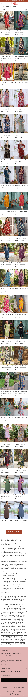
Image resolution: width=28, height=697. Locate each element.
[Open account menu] (23, 3)
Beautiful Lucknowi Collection (11, 609)
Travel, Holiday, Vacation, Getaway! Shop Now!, (15, 637)
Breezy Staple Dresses (16, 625)
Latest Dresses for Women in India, (15, 630)
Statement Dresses (21, 633)
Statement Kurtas (12, 619)
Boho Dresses (17, 623)
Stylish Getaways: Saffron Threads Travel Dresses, (12, 635)
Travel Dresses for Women (19, 640)
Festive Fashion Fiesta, (20, 643)
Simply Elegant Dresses (21, 632)
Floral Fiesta (8, 629)
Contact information (17, 691)
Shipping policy (10, 691)
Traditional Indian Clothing (15, 621)
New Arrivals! (4, 606)
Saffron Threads (10, 687)
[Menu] (1, 3)
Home (2, 6)
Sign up (14, 679)
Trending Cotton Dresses (6, 639)
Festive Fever (4, 644)
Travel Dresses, (10, 640)
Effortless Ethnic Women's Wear (15, 606)
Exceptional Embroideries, (11, 616)
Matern (10, 644)
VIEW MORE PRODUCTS (14, 531)
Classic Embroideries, (11, 612)
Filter (4, 9)
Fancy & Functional (10, 643)
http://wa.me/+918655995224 (12, 658)
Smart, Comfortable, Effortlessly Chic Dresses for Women (14, 636)
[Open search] (4, 3)
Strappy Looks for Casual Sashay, (9, 633)
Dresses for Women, (9, 626)
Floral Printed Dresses (16, 629)
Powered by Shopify (20, 687)
